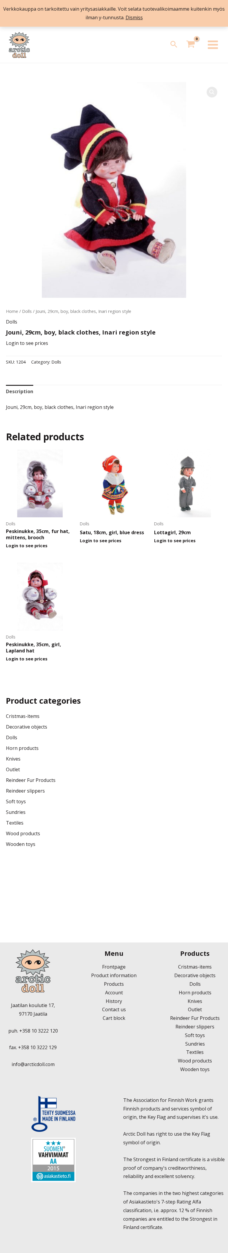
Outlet (13, 769)
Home (12, 311)
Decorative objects (26, 727)
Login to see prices (27, 343)
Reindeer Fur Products (31, 780)
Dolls (27, 311)
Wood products (23, 833)
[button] (174, 44)
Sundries (16, 812)
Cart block (114, 1018)
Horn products (22, 748)
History (114, 1001)
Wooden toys (20, 844)
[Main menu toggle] (213, 45)
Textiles (14, 823)
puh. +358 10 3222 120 (33, 1031)
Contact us (114, 1009)
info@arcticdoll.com (33, 1064)
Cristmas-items (22, 716)
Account (114, 992)
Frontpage (114, 967)
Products (114, 984)
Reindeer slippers (25, 791)
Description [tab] (19, 391)
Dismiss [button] (134, 17)
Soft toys (16, 801)
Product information (114, 975)
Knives (13, 759)
